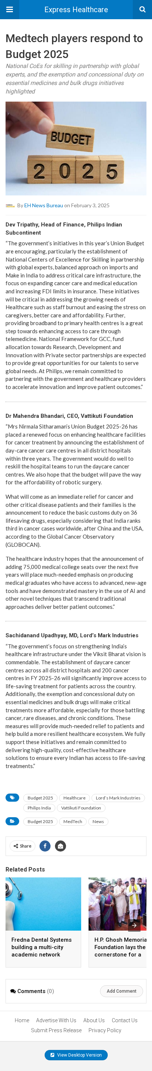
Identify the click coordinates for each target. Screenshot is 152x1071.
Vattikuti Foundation (81, 808)
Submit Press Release (56, 1030)
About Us (94, 1020)
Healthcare (74, 798)
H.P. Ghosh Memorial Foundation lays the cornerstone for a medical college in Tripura (121, 955)
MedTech (72, 821)
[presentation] (134, 925)
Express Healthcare (76, 9)
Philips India (39, 808)
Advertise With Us (56, 1020)
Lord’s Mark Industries (118, 798)
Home (22, 1020)
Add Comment (122, 991)
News (98, 821)
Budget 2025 (40, 798)
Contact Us (125, 1020)
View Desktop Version (79, 1055)
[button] (9, 9)
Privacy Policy (105, 1030)
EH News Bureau (43, 205)
